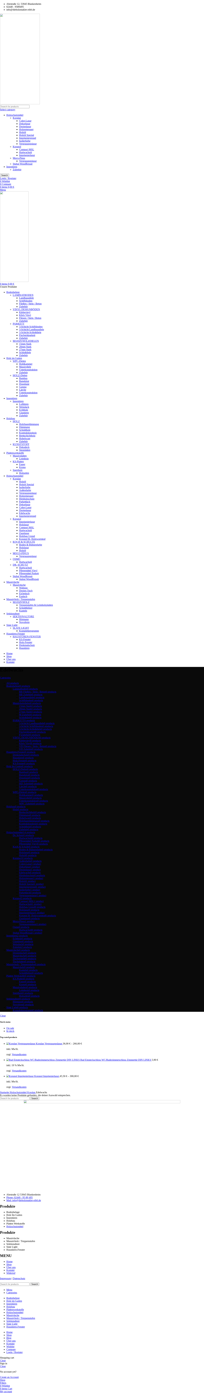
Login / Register (14, 1352)
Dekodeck (24, 447)
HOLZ (16, 421)
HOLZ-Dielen (20, 375)
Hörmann (24, 619)
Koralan (17, 118)
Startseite (5, 1092)
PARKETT (18, 323)
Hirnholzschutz (26, 498)
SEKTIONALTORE (23, 616)
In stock (10, 1031)
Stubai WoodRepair (23, 163)
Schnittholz (24, 430)
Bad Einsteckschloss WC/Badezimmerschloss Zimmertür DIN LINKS (116, 1060)
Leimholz (24, 458)
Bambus (23, 378)
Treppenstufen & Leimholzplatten (36, 605)
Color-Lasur (25, 120)
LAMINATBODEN (23, 295)
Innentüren (11, 166)
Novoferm (24, 622)
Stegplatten (24, 450)
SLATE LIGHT (21, 628)
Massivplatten (20, 455)
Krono (22, 467)
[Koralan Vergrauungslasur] (21, 1043)
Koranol (17, 146)
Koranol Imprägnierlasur (47, 1076)
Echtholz (23, 409)
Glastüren (24, 412)
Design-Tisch (26, 590)
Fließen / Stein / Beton (30, 303)
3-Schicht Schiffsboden (31, 326)
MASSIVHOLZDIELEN (26, 341)
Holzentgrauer (26, 129)
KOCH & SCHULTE (24, 541)
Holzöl (22, 132)
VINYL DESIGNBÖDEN (26, 309)
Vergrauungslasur (28, 143)
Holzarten (24, 473)
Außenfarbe (25, 490)
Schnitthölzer (25, 607)
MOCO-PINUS (21, 553)
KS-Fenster (25, 639)
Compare (11, 1349)
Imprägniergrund (27, 138)
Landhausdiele (26, 298)
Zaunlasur (24, 533)
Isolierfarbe (24, 141)
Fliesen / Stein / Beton (30, 318)
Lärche (22, 389)
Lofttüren (24, 404)
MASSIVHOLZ (21, 602)
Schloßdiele (25, 352)
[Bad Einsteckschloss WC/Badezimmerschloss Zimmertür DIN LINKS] (43, 1060)
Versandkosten (19, 1054)
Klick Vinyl (25, 315)
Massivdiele (25, 366)
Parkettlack (24, 501)
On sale (10, 1028)
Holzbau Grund (27, 536)
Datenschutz (19, 1278)
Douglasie (24, 384)
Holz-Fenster (25, 642)
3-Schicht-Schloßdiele (30, 332)
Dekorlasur (24, 123)
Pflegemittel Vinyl (28, 570)
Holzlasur (24, 524)
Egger (22, 464)
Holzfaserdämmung (29, 424)
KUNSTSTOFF (21, 444)
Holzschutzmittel (14, 115)
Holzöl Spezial (26, 135)
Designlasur (25, 126)
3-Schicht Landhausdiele (31, 329)
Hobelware (24, 438)
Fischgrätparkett (27, 335)
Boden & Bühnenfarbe (30, 544)
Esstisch (23, 596)
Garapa (22, 387)
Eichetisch (24, 593)
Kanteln (23, 610)
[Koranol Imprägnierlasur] (20, 1076)
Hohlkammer (25, 364)
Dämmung (24, 427)
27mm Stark (25, 349)
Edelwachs (24, 513)
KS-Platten (18, 461)
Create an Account (9, 1377)
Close (3, 1015)
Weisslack (24, 407)
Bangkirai (24, 381)
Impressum (5, 1278)
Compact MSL (26, 149)
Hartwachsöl (25, 152)
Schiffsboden (25, 300)
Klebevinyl (24, 312)
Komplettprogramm (29, 630)
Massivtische (19, 585)
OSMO (16, 559)
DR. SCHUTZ (20, 564)
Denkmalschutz (27, 645)
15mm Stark (25, 343)
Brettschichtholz (27, 435)
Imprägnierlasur (27, 155)
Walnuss (23, 587)
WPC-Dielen (19, 361)
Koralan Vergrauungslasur (49, 1043)
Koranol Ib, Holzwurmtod (32, 539)
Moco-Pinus (19, 158)
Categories (5, 677)
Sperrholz (17, 470)
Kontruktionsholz (28, 432)
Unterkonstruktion (28, 369)
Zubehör (17, 169)
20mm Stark (25, 346)
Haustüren (24, 648)
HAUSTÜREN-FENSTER (27, 636)
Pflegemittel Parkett (29, 573)
